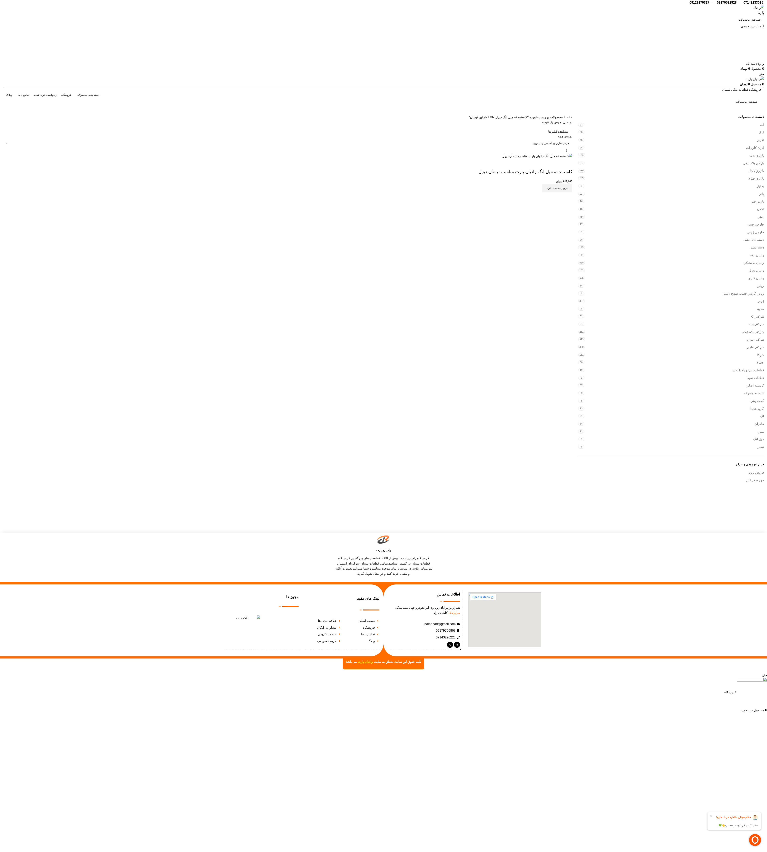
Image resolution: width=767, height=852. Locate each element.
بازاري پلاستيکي (753, 163)
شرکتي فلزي (755, 347)
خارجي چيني (755, 224)
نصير (761, 446)
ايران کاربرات (755, 147)
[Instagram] (457, 645)
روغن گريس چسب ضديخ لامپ (743, 293)
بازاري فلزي (756, 178)
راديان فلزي (756, 278)
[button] (557, 188)
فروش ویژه (756, 472)
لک (762, 416)
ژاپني (760, 301)
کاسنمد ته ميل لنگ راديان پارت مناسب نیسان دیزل (525, 171)
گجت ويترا (757, 401)
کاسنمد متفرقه (754, 393)
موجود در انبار (755, 480)
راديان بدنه (757, 255)
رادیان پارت (383, 550)
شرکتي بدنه (756, 324)
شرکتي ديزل (755, 339)
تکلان (760, 209)
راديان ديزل (756, 270)
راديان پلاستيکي (753, 262)
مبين (761, 431)
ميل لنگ (758, 439)
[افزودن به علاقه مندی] (567, 164)
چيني (760, 217)
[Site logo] (756, 10)
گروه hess (757, 408)
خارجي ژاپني (755, 232)
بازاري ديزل (756, 170)
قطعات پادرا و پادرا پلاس (747, 370)
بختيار (760, 186)
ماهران (759, 424)
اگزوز (760, 140)
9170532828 (728, 2)
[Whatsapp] (450, 645)
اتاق (761, 132)
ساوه (760, 308)
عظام (760, 362)
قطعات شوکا (755, 378)
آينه (762, 124)
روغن (760, 285)
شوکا (760, 355)
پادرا (761, 194)
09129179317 (699, 2)
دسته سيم (757, 247)
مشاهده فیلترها (558, 131)
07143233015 (753, 2)
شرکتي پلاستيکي (753, 332)
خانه (569, 117)
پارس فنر (757, 201)
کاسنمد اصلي (755, 385)
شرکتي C (757, 316)
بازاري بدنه (757, 155)
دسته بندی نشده (753, 240)
